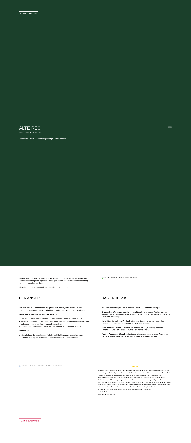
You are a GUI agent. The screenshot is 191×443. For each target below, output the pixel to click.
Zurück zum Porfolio (29, 13)
